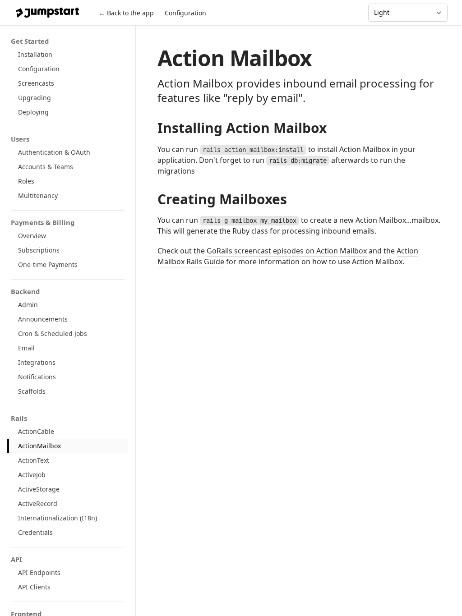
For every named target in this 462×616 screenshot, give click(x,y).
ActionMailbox (39, 445)
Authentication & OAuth (54, 152)
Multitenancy (38, 195)
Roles (26, 181)
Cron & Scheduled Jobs (52, 333)
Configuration (185, 13)
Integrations (36, 362)
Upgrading (34, 97)
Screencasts (36, 83)
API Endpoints (39, 572)
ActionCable (36, 431)
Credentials (35, 532)
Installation (35, 54)
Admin (28, 304)
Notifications (37, 376)
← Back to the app (126, 13)
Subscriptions (39, 250)
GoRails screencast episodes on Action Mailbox (287, 251)
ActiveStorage (39, 489)
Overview (32, 235)
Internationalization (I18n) (57, 518)
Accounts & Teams (45, 166)
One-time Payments (48, 264)
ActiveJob (32, 474)
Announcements (43, 319)
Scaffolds (32, 391)
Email (26, 348)
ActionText (33, 460)
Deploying (33, 112)
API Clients (34, 587)
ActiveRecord (37, 503)
